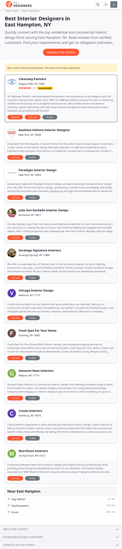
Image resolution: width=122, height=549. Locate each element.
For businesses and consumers (23, 537)
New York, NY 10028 (30, 134)
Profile (50, 117)
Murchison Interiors (33, 451)
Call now (32, 117)
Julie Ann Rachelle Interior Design (43, 210)
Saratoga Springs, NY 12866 (34, 255)
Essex (63, 512)
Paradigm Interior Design (38, 170)
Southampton (63, 505)
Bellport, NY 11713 (29, 375)
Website (15, 117)
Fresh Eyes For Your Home (38, 331)
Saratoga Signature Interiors (40, 250)
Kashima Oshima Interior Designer (44, 130)
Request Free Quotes (61, 52)
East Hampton (30, 11)
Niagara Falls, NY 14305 (32, 83)
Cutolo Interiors (30, 411)
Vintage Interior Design (36, 290)
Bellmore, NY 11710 (29, 295)
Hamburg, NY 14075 (30, 415)
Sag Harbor (63, 499)
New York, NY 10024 (30, 175)
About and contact (15, 529)
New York (12, 11)
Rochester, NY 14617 (30, 215)
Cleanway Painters (32, 79)
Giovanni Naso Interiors (36, 371)
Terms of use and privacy (19, 545)
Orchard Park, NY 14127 (32, 455)
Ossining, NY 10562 (29, 335)
